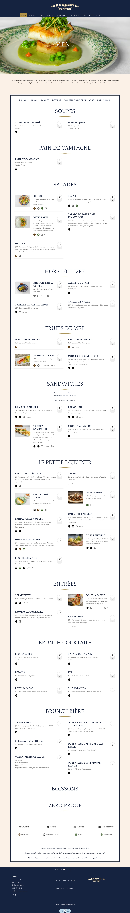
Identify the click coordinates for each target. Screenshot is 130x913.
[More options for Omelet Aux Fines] (59, 495)
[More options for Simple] (112, 197)
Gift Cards (62, 15)
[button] (38, 127)
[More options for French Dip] (112, 408)
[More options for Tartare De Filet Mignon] (59, 305)
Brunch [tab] (23, 100)
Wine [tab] (91, 100)
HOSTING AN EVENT (78, 15)
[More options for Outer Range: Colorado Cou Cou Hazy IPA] (112, 723)
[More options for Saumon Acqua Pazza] (59, 612)
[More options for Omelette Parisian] (112, 515)
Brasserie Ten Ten (96, 879)
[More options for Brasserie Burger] (59, 408)
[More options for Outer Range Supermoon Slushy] (112, 763)
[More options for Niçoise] (59, 244)
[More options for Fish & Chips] (112, 617)
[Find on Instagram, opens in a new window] (13, 895)
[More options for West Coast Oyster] (59, 340)
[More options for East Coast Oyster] (112, 340)
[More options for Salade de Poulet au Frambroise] (112, 215)
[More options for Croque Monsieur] (112, 427)
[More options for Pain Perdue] (112, 493)
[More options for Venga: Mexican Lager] (59, 758)
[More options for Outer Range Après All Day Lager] (112, 745)
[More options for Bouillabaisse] (112, 596)
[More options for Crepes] (112, 474)
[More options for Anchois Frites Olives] (59, 284)
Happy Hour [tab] (104, 100)
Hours (42, 15)
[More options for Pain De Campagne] (59, 160)
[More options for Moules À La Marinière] (112, 357)
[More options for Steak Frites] (59, 596)
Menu (23, 15)
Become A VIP (94, 15)
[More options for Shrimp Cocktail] (59, 356)
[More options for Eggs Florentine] (59, 559)
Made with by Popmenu (38, 870)
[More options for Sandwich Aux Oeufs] (59, 520)
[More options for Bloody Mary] (59, 655)
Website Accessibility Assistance (65, 904)
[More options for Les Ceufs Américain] (59, 474)
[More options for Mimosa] (59, 673)
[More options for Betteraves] (59, 218)
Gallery (51, 15)
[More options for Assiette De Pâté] (112, 284)
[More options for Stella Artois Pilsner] (59, 742)
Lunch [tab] (34, 100)
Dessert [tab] (56, 100)
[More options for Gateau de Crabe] (112, 302)
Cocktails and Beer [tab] (75, 100)
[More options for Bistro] (59, 197)
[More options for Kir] (112, 673)
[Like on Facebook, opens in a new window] (15, 895)
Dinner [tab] (45, 100)
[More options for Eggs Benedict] (112, 536)
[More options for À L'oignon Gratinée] (59, 123)
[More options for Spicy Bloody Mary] (112, 655)
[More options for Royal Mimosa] (59, 689)
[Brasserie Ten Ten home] (65, 6)
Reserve (32, 15)
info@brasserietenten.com (20, 891)
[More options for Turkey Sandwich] (59, 427)
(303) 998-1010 (17, 888)
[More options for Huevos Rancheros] (59, 540)
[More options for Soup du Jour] (112, 123)
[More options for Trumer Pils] (59, 723)
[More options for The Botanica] (112, 689)
